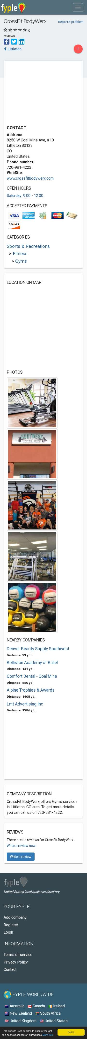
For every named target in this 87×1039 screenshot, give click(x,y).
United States (56, 1021)
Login (8, 932)
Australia (16, 1006)
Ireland (58, 1006)
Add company (15, 917)
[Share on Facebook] (6, 41)
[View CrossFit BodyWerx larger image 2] (32, 453)
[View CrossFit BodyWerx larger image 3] (32, 504)
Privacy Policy (16, 962)
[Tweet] (14, 41)
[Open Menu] (78, 7)
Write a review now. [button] (21, 846)
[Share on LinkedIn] (21, 41)
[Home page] (13, 7)
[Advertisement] (43, 93)
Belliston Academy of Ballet (32, 662)
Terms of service (18, 954)
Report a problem (70, 22)
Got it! (71, 1032)
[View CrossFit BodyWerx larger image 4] (32, 556)
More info (48, 1035)
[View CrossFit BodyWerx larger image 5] (32, 607)
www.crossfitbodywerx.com (30, 178)
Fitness (20, 253)
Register (11, 925)
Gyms (21, 261)
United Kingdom (22, 1021)
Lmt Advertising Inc (25, 704)
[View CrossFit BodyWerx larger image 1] (32, 402)
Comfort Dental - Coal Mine (32, 676)
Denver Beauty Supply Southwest (38, 648)
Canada (38, 1006)
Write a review (20, 857)
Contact (10, 969)
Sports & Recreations (28, 246)
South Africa (50, 1013)
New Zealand (20, 1013)
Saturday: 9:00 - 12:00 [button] (25, 195)
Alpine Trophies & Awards (31, 690)
